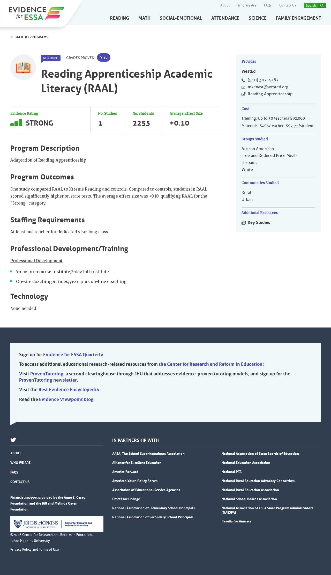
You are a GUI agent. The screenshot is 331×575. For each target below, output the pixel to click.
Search (311, 5)
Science (258, 18)
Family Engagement (298, 18)
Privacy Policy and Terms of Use (34, 550)
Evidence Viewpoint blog (66, 399)
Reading (119, 18)
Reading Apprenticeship (270, 94)
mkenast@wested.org (268, 87)
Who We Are (246, 5)
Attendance (225, 18)
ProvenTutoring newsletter (48, 380)
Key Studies (259, 222)
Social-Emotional (181, 18)
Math (144, 18)
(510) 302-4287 (263, 80)
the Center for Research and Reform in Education (210, 364)
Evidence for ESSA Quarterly (73, 355)
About (225, 5)
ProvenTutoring (46, 374)
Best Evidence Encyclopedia (69, 389)
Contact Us (287, 5)
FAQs (268, 5)
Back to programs (31, 37)
